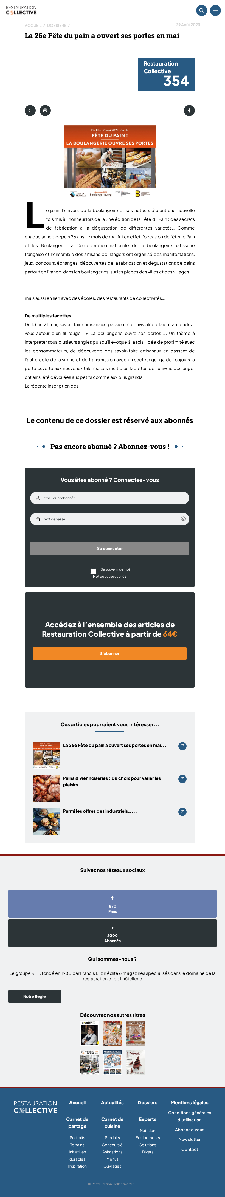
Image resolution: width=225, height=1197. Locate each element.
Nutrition (147, 1130)
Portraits (77, 1137)
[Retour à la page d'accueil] (35, 1107)
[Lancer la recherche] (201, 10)
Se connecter (110, 548)
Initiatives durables (77, 1155)
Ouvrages (112, 1166)
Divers (147, 1151)
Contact (189, 1149)
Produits (112, 1137)
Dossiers (56, 25)
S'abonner (109, 653)
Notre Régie (34, 996)
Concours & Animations (112, 1148)
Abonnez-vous (189, 1129)
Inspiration (77, 1166)
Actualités (112, 1102)
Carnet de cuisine (112, 1122)
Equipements (148, 1137)
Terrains (77, 1144)
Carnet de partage (77, 1122)
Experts (147, 1119)
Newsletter (190, 1139)
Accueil (33, 25)
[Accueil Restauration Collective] (21, 10)
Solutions (147, 1144)
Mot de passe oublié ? (109, 576)
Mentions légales (190, 1102)
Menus (112, 1158)
